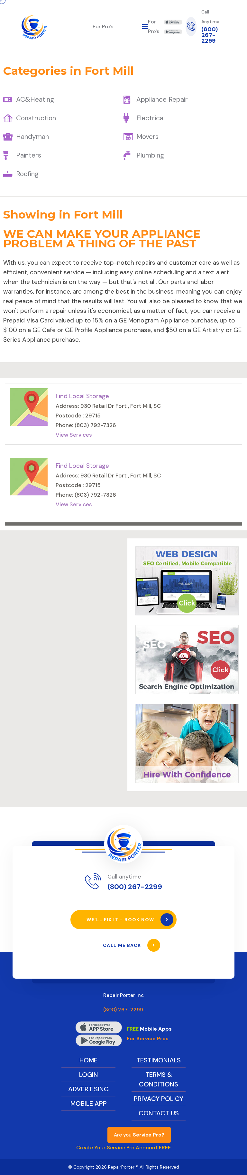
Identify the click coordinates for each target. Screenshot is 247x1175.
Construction (36, 118)
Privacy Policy (158, 1098)
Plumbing (150, 155)
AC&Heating (35, 99)
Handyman (32, 136)
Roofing (27, 173)
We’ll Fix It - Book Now (121, 919)
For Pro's (103, 26)
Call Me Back (122, 945)
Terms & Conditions (158, 1079)
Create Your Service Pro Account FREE (123, 1147)
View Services (74, 434)
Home (88, 1060)
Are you (139, 1135)
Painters (28, 155)
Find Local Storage (82, 396)
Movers (147, 136)
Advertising (88, 1089)
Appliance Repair (162, 99)
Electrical (150, 118)
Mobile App (88, 1103)
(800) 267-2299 (209, 35)
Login (88, 1074)
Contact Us (159, 1113)
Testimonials (158, 1060)
